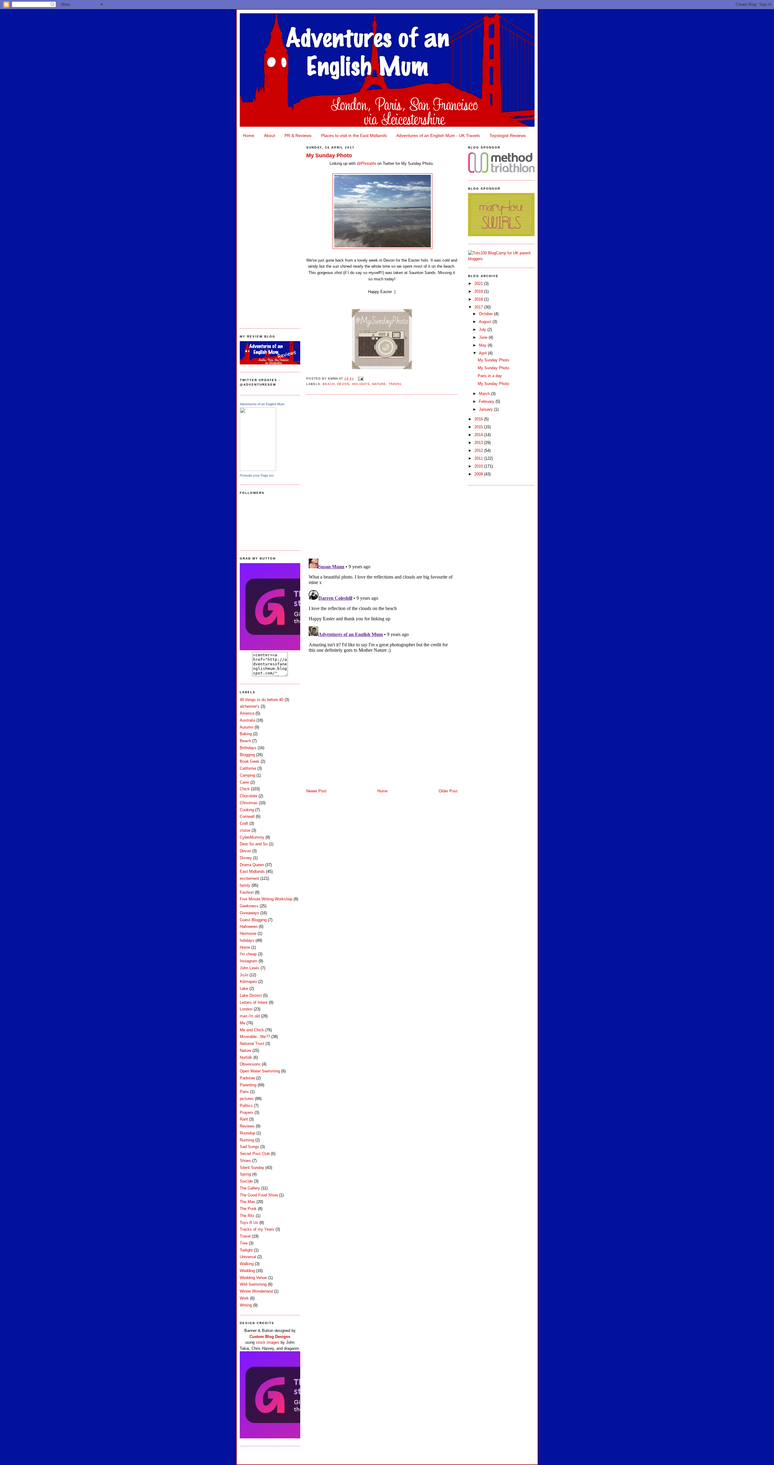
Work (244, 1298)
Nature (245, 1050)
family (245, 885)
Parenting (248, 1085)
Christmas (249, 803)
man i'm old (250, 1016)
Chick (245, 789)
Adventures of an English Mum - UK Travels (438, 135)
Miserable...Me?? (255, 1036)
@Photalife (366, 163)
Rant (244, 1119)
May (483, 345)
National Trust (252, 1043)
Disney (246, 858)
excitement (249, 878)
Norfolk (246, 1057)
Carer (244, 782)
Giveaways (249, 913)
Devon (245, 851)
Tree (244, 1243)
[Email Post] (360, 378)
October (486, 314)
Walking (247, 1263)
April (483, 353)
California (248, 768)
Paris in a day (490, 376)
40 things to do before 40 (261, 699)
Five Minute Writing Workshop (266, 899)
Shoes (245, 1160)
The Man (247, 1201)
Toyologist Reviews (507, 135)
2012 (479, 450)
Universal (248, 1257)
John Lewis (249, 968)
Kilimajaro (248, 981)
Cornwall (247, 816)
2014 (479, 434)
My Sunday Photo (329, 155)
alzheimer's (249, 706)
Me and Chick (252, 1030)
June (484, 337)
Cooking (247, 810)
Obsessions (250, 1064)
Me (242, 1023)
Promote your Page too (257, 475)
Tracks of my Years (257, 1229)
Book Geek (249, 761)
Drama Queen (252, 865)
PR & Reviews (298, 135)
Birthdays (248, 748)
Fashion (247, 892)
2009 (479, 474)
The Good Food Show (259, 1195)
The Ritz (247, 1215)
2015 (479, 427)
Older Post (448, 791)
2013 (479, 442)
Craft (244, 823)
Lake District (251, 995)
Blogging (247, 754)
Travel (245, 1236)
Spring (245, 1174)
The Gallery (250, 1188)
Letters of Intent (254, 1002)
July (483, 329)
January (486, 409)
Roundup (247, 1133)
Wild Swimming (253, 1284)
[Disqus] (381, 476)
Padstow (247, 1078)
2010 (479, 466)
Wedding (247, 1270)
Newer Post (316, 791)
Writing (246, 1305)
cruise (245, 830)
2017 (479, 307)
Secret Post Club (255, 1153)
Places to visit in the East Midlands (354, 135)
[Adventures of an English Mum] (258, 469)
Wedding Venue (253, 1277)
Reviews (247, 1126)
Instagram (248, 961)
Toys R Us (249, 1222)
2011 (479, 458)
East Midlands (252, 871)
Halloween (249, 926)
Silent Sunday (252, 1167)
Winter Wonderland (256, 1291)
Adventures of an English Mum (262, 404)
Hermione (248, 933)
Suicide (246, 1181)
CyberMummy (252, 837)
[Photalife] (381, 369)
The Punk (248, 1208)
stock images (267, 1342)
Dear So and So (254, 844)
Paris (244, 1091)
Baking (246, 734)
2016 (479, 419)
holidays (247, 940)
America (247, 713)
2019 (479, 291)
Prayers (246, 1112)
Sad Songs (249, 1146)
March (485, 393)
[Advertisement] (270, 231)
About (269, 135)
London (246, 1009)
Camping (247, 775)
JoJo (244, 975)
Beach (245, 741)
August (486, 321)
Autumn (246, 727)
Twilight (246, 1250)
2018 (479, 299)
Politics (246, 1105)
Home (248, 135)
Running (247, 1140)
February (487, 401)
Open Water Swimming (260, 1071)
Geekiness (249, 906)
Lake (244, 988)
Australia (247, 720)
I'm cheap (248, 954)
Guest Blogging (253, 920)
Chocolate (248, 796)
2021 (479, 283)
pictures (247, 1098)
